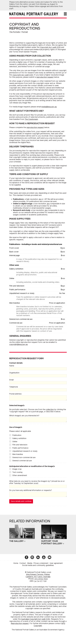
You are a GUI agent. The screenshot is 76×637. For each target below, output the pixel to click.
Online (14, 441)
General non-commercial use (23, 457)
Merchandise (17, 454)
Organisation (14, 373)
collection (50, 409)
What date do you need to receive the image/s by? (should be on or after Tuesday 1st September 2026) (37, 482)
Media (29, 563)
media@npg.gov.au (49, 107)
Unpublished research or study (24, 451)
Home (15, 563)
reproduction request (45, 77)
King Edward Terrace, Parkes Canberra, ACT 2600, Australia (38, 575)
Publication (16, 435)
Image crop (17, 469)
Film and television (19, 445)
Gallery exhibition (19, 438)
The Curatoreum (31, 119)
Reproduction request (20, 623)
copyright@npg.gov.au (18, 344)
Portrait (25, 32)
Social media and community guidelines (38, 565)
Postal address (15, 394)
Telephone (13, 387)
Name (11, 366)
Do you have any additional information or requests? (30, 490)
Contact (22, 563)
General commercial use (22, 461)
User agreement (56, 563)
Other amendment (19, 475)
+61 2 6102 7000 (41, 579)
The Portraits (14, 32)
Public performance (20, 448)
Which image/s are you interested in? (24, 416)
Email (11, 380)
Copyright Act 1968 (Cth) (50, 47)
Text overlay (17, 472)
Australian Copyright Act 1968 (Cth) (35, 619)
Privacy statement (40, 563)
